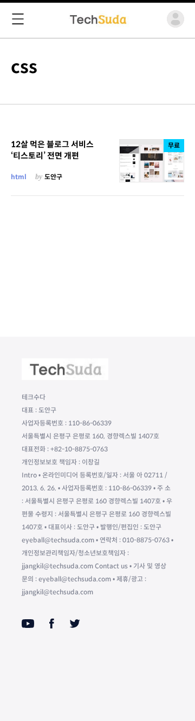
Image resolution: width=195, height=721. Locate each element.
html (19, 177)
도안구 (53, 177)
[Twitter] (74, 623)
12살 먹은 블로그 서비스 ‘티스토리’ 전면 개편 (52, 150)
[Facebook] (51, 623)
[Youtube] (28, 623)
